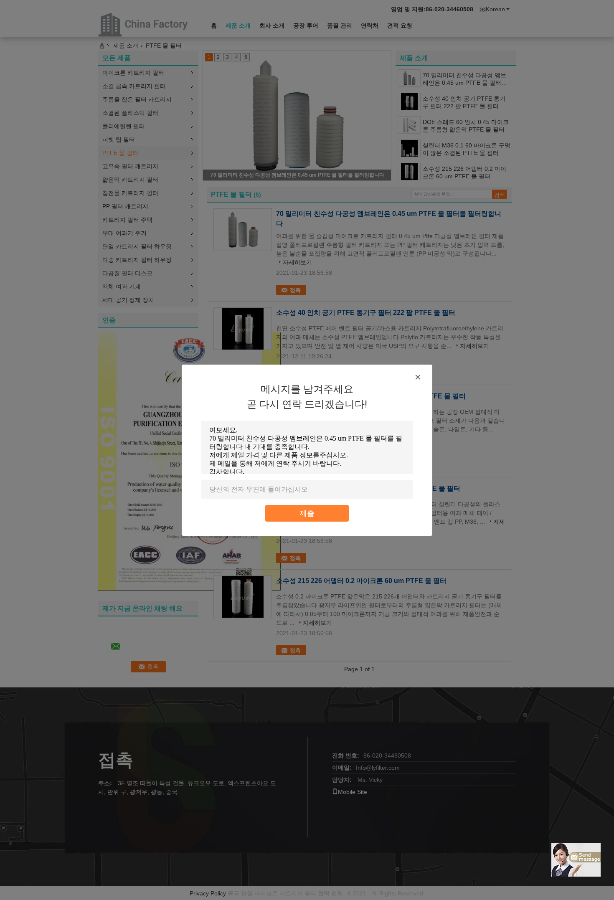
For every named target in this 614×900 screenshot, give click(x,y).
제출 (307, 513)
